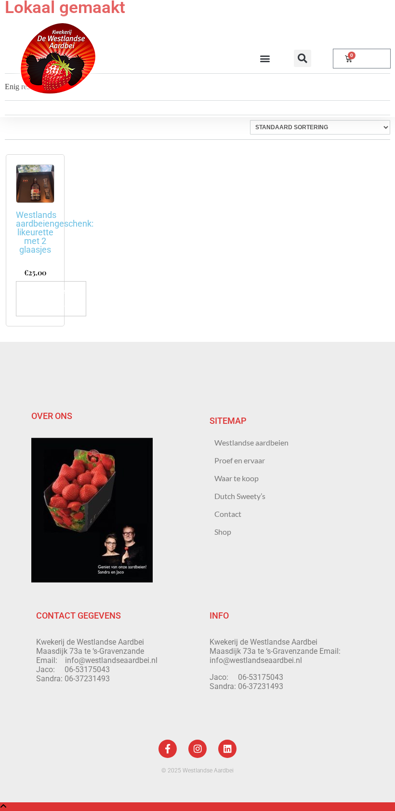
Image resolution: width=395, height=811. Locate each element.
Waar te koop (236, 478)
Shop (222, 531)
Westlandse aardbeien (251, 442)
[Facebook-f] (167, 749)
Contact (227, 513)
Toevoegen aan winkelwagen (51, 298)
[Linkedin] (227, 749)
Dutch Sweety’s (239, 495)
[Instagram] (197, 749)
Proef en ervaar (239, 460)
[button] (265, 59)
